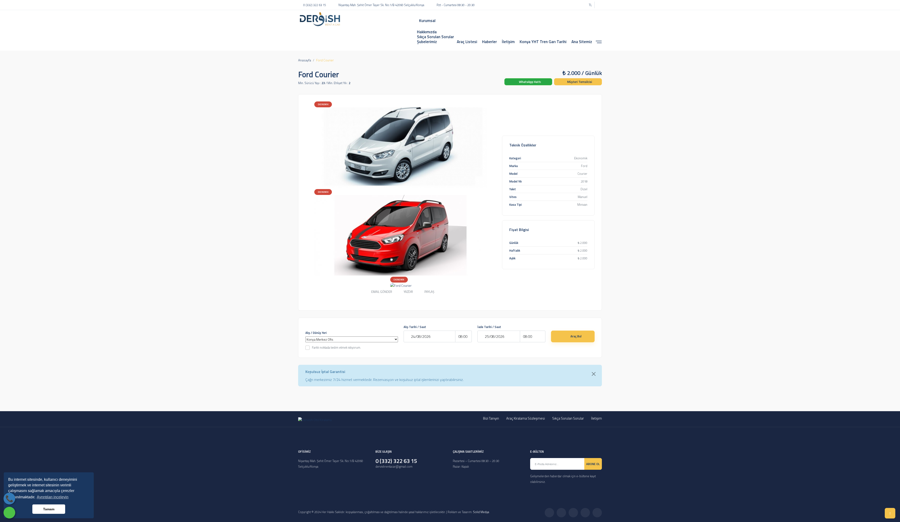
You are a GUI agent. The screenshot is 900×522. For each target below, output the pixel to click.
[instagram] (571, 5)
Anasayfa (304, 60)
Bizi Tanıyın (491, 418)
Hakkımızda (427, 32)
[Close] (593, 373)
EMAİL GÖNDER (381, 291)
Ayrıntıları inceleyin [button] (52, 497)
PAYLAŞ (429, 292)
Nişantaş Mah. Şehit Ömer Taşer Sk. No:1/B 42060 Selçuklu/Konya (381, 5)
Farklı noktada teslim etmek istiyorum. (336, 347)
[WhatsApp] (9, 512)
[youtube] (584, 5)
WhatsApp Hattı (529, 81)
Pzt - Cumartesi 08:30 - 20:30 (456, 5)
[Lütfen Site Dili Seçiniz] (598, 5)
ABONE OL (593, 464)
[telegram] (564, 5)
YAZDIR (408, 291)
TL (590, 5)
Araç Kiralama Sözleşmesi (525, 418)
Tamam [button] (48, 509)
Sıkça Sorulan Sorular (435, 37)
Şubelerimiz (427, 42)
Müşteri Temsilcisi (579, 81)
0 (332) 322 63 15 (314, 5)
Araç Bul (575, 336)
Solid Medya (481, 512)
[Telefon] (9, 498)
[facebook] (557, 5)
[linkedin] (577, 5)
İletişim (596, 418)
